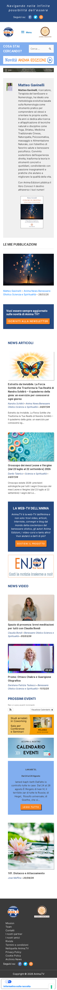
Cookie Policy (13, 955)
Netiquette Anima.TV (17, 948)
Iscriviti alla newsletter (28, 321)
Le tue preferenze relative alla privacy (31, 981)
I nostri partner (14, 933)
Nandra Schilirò (16, 403)
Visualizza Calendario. (41, 709)
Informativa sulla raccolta (17, 986)
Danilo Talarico (15, 473)
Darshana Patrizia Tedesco (22, 685)
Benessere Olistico (33, 632)
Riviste (9, 941)
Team (9, 926)
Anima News (31, 290)
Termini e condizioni (17, 944)
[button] (10, 709)
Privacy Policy (13, 952)
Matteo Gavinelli (12, 290)
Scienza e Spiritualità (24, 294)
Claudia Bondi (15, 632)
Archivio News (14, 959)
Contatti (10, 930)
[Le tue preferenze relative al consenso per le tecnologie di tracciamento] (51, 987)
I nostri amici (13, 937)
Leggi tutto (31, 807)
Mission (10, 923)
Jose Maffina (14, 877)
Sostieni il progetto (31, 543)
